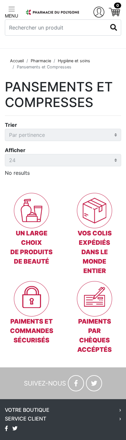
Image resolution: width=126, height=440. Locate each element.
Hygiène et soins (74, 60)
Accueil (17, 60)
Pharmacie (41, 60)
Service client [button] (25, 419)
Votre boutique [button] (27, 410)
